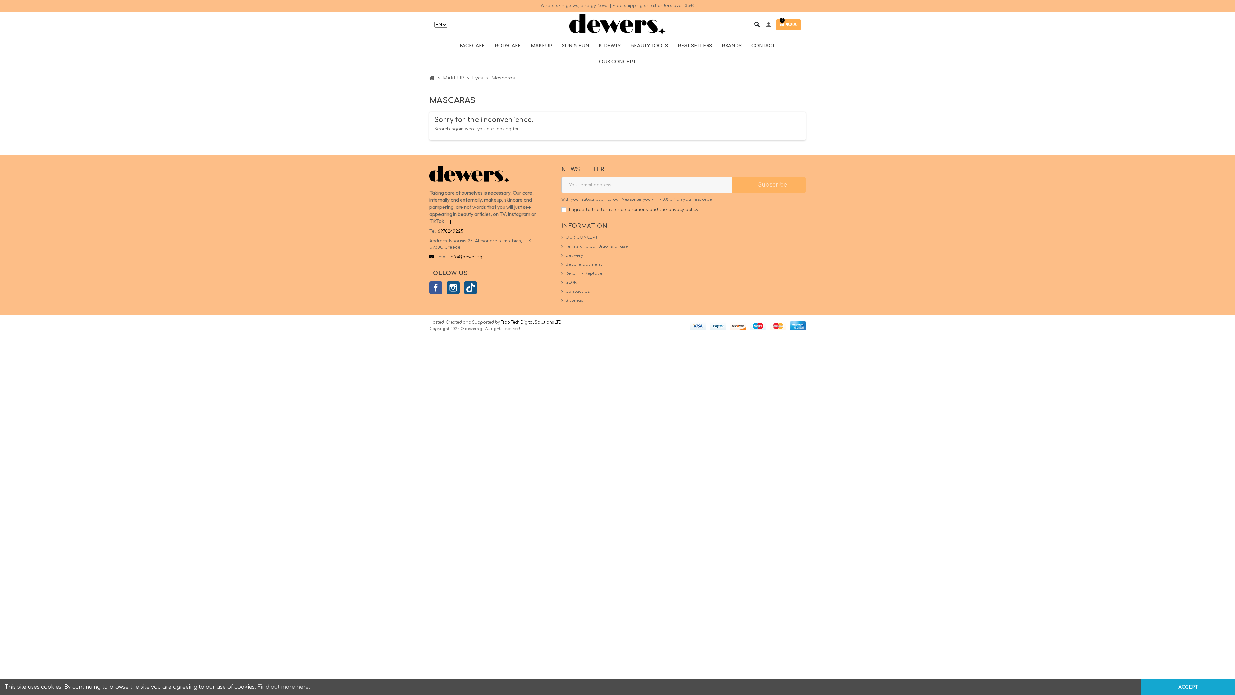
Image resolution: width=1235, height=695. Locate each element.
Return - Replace (584, 273)
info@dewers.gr (467, 257)
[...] (448, 221)
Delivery (574, 255)
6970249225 (450, 231)
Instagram (453, 287)
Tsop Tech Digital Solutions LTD (531, 322)
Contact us (577, 291)
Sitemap (574, 300)
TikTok (470, 287)
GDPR (571, 282)
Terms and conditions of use (596, 246)
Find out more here (283, 687)
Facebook (435, 287)
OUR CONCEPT (581, 237)
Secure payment (583, 264)
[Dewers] (617, 24)
